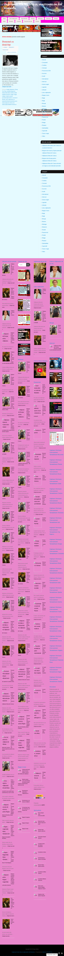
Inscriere (44, 73)
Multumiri (40, 18)
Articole (32, 18)
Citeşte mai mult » (8, 348)
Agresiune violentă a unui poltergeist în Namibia (44, 714)
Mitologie (44, 109)
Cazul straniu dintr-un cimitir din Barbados (44, 389)
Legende (44, 87)
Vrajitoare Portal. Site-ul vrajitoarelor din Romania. (33, 6)
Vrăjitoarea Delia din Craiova (49, 155)
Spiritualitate (45, 128)
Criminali (44, 68)
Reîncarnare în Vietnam (44, 564)
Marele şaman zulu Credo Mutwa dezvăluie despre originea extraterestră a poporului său (24, 782)
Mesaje (56, 18)
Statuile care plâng (44, 731)
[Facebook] (59, 3)
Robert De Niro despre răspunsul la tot (42, 823)
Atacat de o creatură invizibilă (44, 585)
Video (4, 21)
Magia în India (25, 828)
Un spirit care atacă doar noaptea (44, 670)
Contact (37, 21)
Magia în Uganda (26, 817)
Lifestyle (44, 89)
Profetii (44, 119)
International (24, 18)
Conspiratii (44, 62)
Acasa (4, 18)
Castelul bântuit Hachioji (44, 519)
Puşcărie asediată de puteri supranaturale (44, 649)
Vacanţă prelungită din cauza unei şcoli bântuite (44, 500)
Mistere (44, 106)
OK (27, 264)
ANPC (43, 805)
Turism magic (45, 133)
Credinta (19, 21)
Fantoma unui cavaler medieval (44, 625)
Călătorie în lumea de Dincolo (44, 775)
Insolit (43, 76)
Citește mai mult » (22, 405)
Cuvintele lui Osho (42, 852)
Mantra (44, 952)
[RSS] (61, 3)
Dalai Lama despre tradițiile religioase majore (42, 887)
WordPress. (49, 952)
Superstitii (44, 130)
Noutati (44, 114)
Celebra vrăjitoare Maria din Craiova (12, 470)
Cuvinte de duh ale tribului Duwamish (41, 845)
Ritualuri (11, 21)
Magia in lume (45, 95)
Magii (43, 98)
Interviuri (48, 18)
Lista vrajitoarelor (13, 18)
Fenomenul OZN (46, 70)
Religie (44, 122)
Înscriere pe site (28, 21)
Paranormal (45, 117)
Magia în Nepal (25, 823)
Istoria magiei (45, 84)
